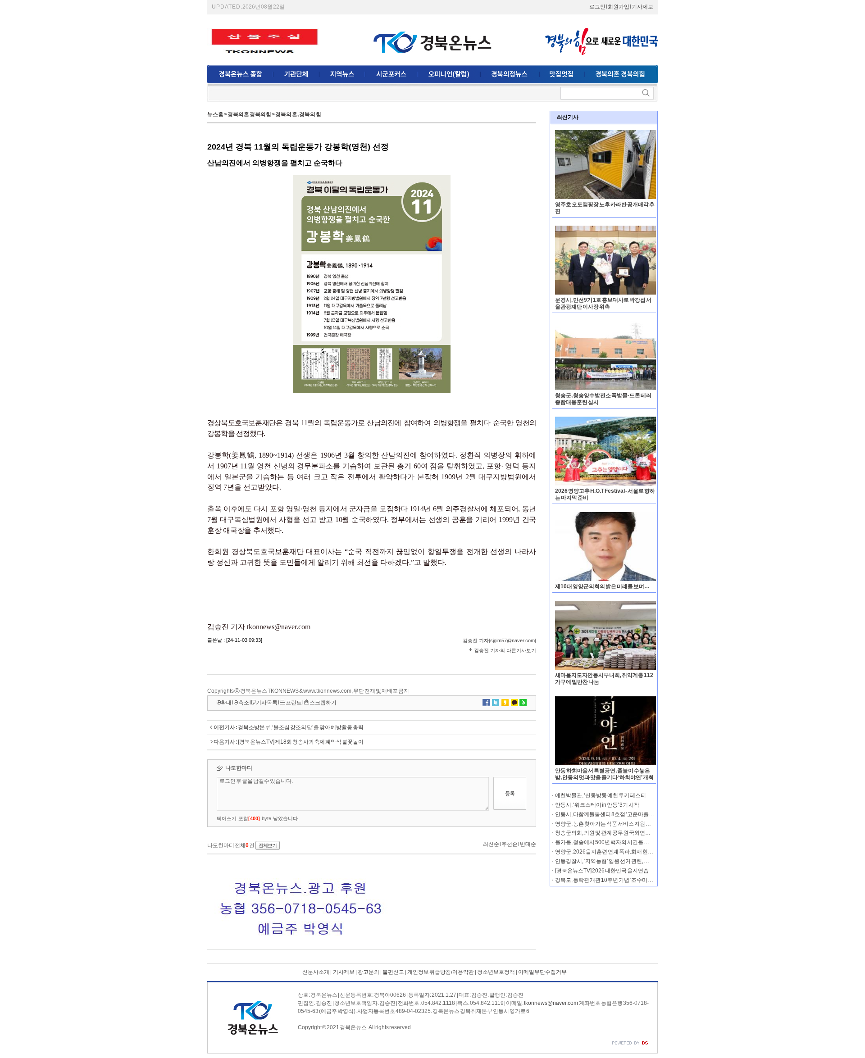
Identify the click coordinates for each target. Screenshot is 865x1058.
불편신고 (393, 972)
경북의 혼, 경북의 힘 (298, 114)
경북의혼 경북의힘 (249, 114)
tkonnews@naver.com (551, 1003)
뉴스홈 (215, 114)
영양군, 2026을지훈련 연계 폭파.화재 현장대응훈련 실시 (620, 852)
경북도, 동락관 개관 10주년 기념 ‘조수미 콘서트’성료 (615, 880)
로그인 (597, 7)
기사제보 (642, 7)
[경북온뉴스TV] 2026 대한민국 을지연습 (602, 870)
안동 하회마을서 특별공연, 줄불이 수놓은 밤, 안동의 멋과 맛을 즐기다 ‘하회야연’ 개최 (604, 774)
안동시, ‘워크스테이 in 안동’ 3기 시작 (597, 805)
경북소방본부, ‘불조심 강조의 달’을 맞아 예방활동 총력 (301, 727)
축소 (243, 702)
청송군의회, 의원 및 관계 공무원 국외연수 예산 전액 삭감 (619, 833)
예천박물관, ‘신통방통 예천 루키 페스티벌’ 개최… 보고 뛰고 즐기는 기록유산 (643, 795)
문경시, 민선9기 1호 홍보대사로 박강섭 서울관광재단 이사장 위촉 (603, 303)
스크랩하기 (323, 702)
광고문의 (368, 972)
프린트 (294, 702)
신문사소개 (315, 972)
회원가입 (618, 7)
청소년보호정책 (496, 972)
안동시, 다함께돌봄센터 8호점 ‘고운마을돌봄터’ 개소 (616, 814)
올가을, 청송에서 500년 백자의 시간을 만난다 (607, 842)
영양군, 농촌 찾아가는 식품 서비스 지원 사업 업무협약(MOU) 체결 (630, 824)
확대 (226, 702)
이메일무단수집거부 (542, 972)
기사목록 (267, 702)
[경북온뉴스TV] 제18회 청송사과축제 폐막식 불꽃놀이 (301, 742)
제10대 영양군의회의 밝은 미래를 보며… (602, 586)
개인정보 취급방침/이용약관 (440, 972)
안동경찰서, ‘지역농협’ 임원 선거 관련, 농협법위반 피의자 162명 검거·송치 (641, 861)
